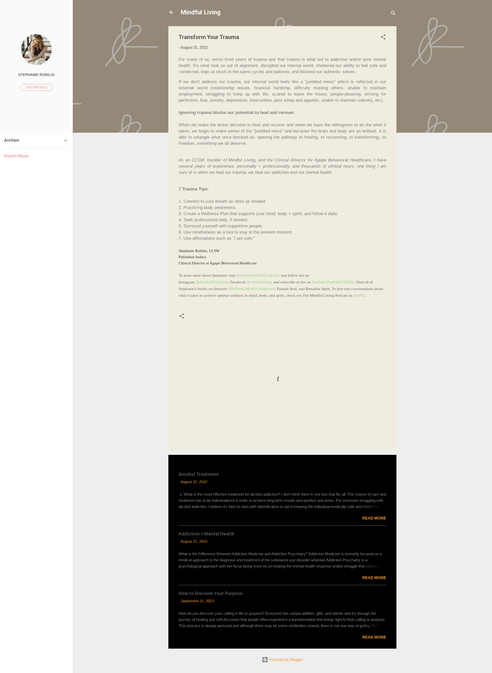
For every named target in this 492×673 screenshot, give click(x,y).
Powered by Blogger (285, 659)
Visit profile (36, 87)
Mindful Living (201, 12)
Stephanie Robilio (36, 75)
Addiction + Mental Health (206, 533)
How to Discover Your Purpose (210, 593)
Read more (374, 518)
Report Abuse (16, 156)
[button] (383, 38)
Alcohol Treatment (199, 474)
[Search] (393, 14)
